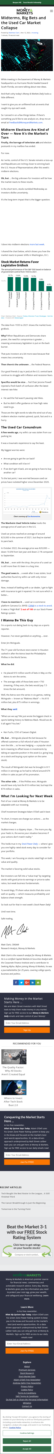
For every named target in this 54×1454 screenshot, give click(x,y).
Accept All (27, 1449)
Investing (35, 33)
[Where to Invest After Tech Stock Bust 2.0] (13, 1087)
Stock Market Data (27, 1376)
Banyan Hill (17, 2)
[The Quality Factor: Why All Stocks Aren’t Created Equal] (13, 1056)
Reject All (27, 1441)
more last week (37, 244)
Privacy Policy (27, 1386)
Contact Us (27, 1406)
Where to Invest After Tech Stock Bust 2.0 (13, 1102)
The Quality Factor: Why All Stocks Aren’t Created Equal (13, 1071)
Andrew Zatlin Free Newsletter (27, 1383)
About (27, 1366)
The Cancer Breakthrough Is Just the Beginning (23, 1203)
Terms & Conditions (27, 1393)
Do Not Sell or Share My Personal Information (27, 1399)
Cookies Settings (27, 1433)
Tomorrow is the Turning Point (16, 1209)
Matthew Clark (14, 33)
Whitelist (27, 1403)
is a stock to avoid (43, 605)
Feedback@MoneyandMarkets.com (26, 122)
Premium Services (27, 1370)
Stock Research (27, 1373)
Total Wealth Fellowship (32, 2)
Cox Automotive (34, 516)
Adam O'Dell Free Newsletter (27, 1379)
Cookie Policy (27, 1389)
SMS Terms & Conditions (27, 1396)
